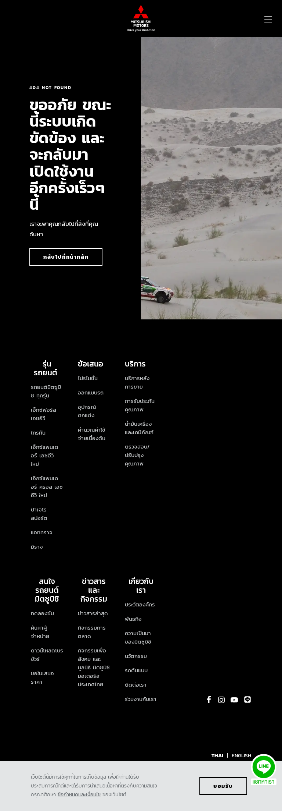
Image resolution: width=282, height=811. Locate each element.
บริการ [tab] (135, 363)
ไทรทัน (38, 432)
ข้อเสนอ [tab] (90, 363)
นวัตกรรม (136, 656)
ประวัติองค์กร (140, 604)
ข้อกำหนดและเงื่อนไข (79, 794)
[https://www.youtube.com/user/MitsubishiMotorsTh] (234, 700)
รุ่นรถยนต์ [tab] (47, 368)
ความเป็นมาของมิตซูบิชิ (138, 637)
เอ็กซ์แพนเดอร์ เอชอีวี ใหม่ (44, 455)
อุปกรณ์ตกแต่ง (87, 411)
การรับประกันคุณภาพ (140, 405)
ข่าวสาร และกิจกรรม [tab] (93, 590)
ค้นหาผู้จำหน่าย (40, 631)
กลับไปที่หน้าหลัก (65, 256)
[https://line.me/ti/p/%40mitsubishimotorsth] (247, 699)
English (241, 756)
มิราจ (37, 546)
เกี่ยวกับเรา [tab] (141, 586)
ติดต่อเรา (136, 684)
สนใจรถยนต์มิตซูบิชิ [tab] (47, 590)
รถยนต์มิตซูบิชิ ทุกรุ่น (46, 391)
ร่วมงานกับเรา (140, 699)
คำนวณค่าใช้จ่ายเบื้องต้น (91, 433)
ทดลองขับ (42, 613)
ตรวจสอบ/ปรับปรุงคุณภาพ (137, 455)
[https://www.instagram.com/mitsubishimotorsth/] (221, 700)
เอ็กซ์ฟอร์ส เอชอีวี (43, 414)
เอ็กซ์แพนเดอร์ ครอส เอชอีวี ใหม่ (47, 486)
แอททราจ (42, 532)
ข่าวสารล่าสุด (93, 613)
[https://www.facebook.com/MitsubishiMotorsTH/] (209, 699)
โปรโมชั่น (88, 378)
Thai (217, 756)
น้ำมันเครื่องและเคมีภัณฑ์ (139, 427)
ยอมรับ (223, 786)
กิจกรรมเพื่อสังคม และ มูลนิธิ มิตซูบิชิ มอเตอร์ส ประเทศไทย (94, 667)
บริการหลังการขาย (137, 382)
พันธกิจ (133, 619)
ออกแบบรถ (91, 392)
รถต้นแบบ (136, 670)
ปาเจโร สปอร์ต (39, 513)
